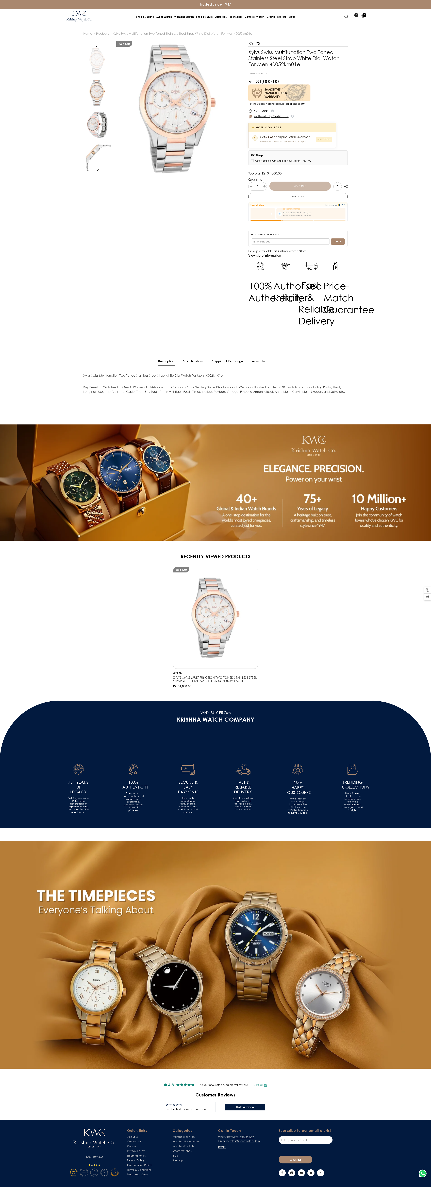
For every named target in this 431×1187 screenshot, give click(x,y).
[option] (177, 109)
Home (87, 33)
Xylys (177, 673)
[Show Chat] (423, 1173)
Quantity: (255, 179)
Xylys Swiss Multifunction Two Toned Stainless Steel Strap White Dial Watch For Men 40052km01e (215, 679)
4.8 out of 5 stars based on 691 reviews (224, 1085)
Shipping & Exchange (227, 361)
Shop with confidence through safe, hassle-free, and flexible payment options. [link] (188, 805)
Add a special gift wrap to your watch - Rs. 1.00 (283, 160)
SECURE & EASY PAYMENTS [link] (188, 787)
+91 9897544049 (244, 1136)
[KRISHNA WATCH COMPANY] (215, 955)
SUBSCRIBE (295, 1159)
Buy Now (298, 196)
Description (166, 361)
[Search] (346, 16)
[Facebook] (282, 1172)
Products (102, 33)
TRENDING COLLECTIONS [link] (353, 784)
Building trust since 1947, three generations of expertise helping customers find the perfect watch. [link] (78, 805)
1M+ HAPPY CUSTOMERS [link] (298, 787)
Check (338, 241)
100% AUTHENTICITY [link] (133, 784)
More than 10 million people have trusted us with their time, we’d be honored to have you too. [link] (298, 805)
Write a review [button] (245, 1107)
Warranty (258, 361)
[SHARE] (345, 187)
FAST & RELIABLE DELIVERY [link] (243, 787)
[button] (97, 46)
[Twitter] (320, 1172)
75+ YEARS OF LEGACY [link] (78, 787)
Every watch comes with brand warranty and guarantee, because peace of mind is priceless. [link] (133, 802)
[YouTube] (310, 1172)
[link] (337, 186)
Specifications (193, 361)
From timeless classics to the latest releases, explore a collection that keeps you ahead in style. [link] (352, 802)
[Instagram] (291, 1172)
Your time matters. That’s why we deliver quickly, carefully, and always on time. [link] (243, 804)
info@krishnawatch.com (245, 1140)
